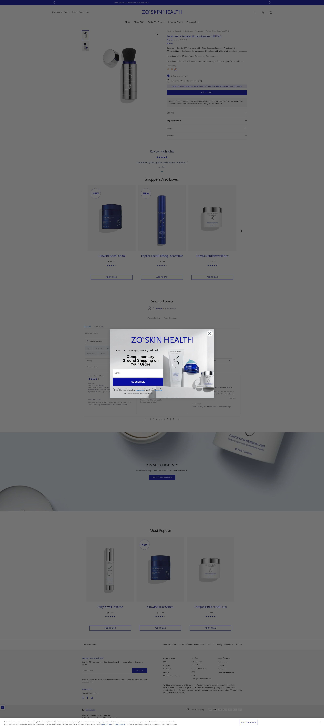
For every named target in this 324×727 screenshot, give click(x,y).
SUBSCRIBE (138, 382)
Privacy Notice (120, 724)
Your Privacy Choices (248, 722)
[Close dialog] (210, 333)
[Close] (320, 722)
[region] (162, 722)
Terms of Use (106, 724)
